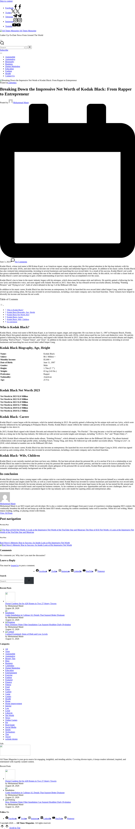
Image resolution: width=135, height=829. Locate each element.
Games (8, 696)
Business (9, 663)
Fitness (8, 684)
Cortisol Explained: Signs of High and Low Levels (26, 634)
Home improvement (13, 703)
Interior (8, 706)
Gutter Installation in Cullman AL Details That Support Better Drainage (35, 615)
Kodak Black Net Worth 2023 (18, 315)
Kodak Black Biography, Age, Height (21, 312)
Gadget (8, 692)
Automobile (10, 654)
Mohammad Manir (8, 504)
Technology (10, 732)
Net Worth (9, 715)
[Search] (29, 580)
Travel (8, 737)
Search (3, 576)
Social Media (10, 727)
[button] (26, 47)
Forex (7, 689)
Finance (8, 682)
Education (9, 670)
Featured (9, 680)
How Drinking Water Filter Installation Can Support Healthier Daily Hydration (38, 624)
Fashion (8, 677)
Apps (7, 651)
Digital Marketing (12, 668)
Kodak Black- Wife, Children (18, 319)
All (6, 649)
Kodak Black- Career (15, 317)
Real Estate (10, 725)
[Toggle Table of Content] (2, 305)
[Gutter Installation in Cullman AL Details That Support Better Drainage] (10, 613)
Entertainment (11, 673)
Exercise (8, 675)
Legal (7, 711)
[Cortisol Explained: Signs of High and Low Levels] (9, 632)
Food (7, 687)
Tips (7, 734)
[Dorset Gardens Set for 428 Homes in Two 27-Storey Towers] (10, 601)
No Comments (21, 262)
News (7, 718)
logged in (15, 565)
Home (7, 701)
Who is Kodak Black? (15, 310)
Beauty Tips (10, 658)
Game (7, 694)
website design (11, 739)
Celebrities (12, 83)
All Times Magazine (27, 31)
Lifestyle (9, 713)
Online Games (11, 720)
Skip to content (6, 1)
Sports (8, 729)
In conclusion (12, 322)
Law (7, 708)
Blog (7, 661)
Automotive (10, 656)
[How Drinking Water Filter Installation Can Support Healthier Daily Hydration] (10, 622)
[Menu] (1, 53)
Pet (6, 722)
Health (8, 699)
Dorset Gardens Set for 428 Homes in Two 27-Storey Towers (30, 603)
